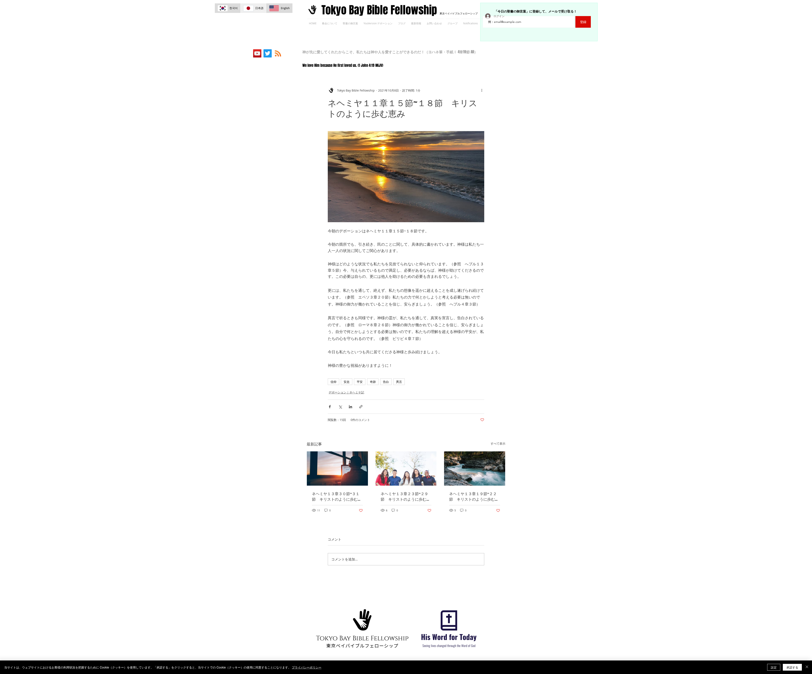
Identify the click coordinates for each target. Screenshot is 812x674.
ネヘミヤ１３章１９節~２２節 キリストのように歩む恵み (474, 496)
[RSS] (278, 53)
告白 (386, 382)
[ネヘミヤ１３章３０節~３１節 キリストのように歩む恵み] (337, 468)
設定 (774, 667)
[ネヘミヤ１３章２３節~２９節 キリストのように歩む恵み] (406, 468)
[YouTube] (257, 53)
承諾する (792, 667)
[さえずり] (267, 53)
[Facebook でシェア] (330, 407)
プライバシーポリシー (306, 667)
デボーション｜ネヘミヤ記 (346, 392)
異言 (399, 382)
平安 (360, 382)
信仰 (333, 382)
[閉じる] (806, 667)
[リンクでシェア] (361, 407)
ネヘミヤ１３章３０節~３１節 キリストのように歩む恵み (336, 496)
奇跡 (373, 382)
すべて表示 (498, 443)
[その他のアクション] (481, 90)
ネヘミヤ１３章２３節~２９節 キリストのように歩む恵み (405, 496)
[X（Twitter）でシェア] (340, 407)
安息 (347, 382)
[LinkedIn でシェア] (350, 407)
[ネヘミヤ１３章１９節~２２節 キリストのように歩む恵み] (474, 468)
